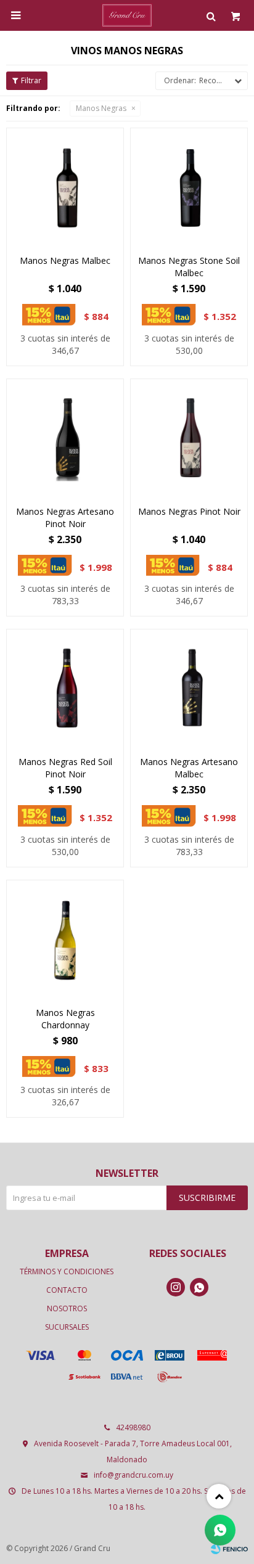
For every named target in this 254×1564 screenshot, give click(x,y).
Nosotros (67, 1308)
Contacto (67, 1290)
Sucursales (67, 1327)
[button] (211, 15)
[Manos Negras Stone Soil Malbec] (189, 186)
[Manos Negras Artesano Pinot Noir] (65, 437)
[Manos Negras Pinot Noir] (189, 437)
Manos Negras (101, 108)
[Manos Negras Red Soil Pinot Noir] (65, 688)
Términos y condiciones (66, 1271)
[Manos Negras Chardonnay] (65, 938)
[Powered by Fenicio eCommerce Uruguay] (229, 1548)
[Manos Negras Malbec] (65, 186)
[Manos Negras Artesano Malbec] (189, 688)
